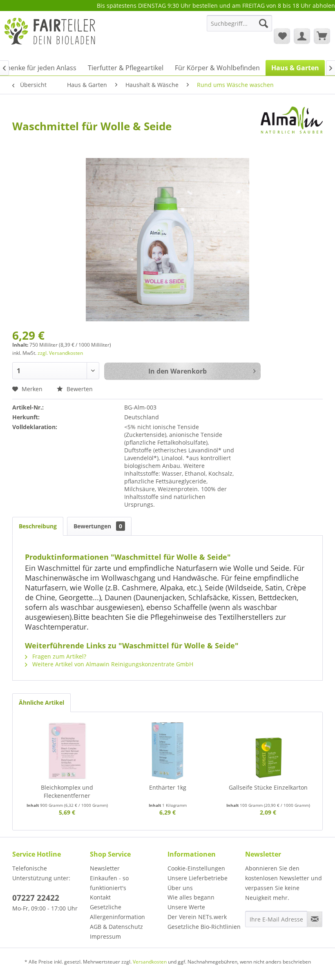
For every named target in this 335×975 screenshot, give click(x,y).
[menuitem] (239, 27)
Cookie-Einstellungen (196, 868)
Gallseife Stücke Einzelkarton (268, 787)
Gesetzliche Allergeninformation (117, 912)
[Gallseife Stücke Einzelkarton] (268, 750)
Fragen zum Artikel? (58, 656)
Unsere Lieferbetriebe (198, 878)
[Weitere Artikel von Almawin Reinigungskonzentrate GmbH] (292, 121)
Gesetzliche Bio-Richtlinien (204, 926)
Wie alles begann (191, 897)
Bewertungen (98, 526)
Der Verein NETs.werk (197, 917)
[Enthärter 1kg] (167, 750)
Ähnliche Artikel (41, 702)
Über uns (180, 888)
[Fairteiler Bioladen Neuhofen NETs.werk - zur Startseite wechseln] (50, 35)
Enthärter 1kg (167, 787)
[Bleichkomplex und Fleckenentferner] (67, 750)
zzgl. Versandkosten (60, 352)
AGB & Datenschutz (116, 926)
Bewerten (79, 389)
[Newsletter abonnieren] (314, 919)
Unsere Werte (186, 907)
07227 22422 (35, 898)
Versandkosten (150, 961)
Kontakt (100, 897)
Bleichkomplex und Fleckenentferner (67, 791)
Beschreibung (38, 526)
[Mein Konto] (302, 36)
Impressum (105, 936)
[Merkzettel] (282, 36)
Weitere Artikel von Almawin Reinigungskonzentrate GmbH (112, 664)
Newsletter (105, 868)
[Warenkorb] (322, 36)
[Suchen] (263, 23)
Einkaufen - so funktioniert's (109, 883)
